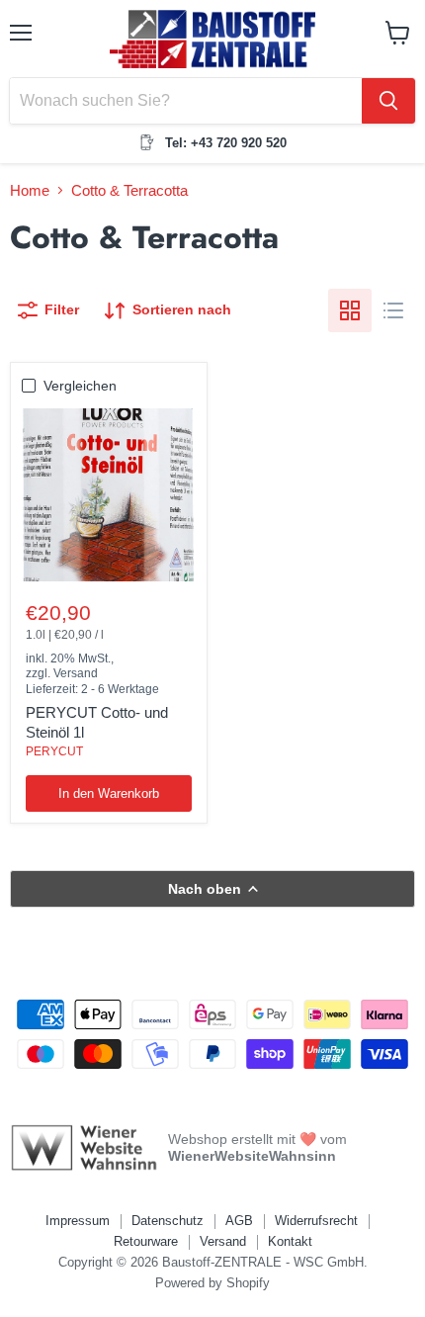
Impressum (77, 1220)
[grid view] (350, 310)
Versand (223, 1241)
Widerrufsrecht (316, 1220)
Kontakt (290, 1241)
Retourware (146, 1241)
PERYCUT (54, 751)
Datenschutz (167, 1220)
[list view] (393, 310)
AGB (239, 1220)
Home (29, 190)
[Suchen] (388, 101)
